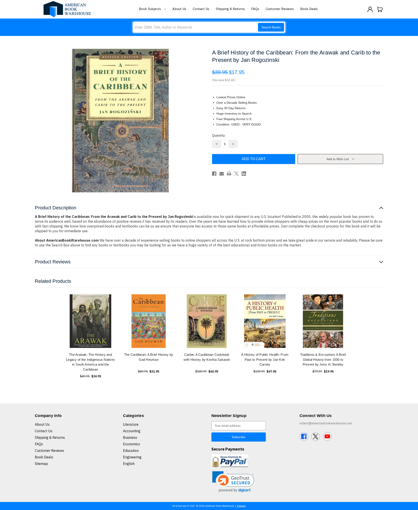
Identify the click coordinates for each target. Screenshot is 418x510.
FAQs (255, 9)
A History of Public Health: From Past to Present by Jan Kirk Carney (264, 359)
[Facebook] (214, 174)
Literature (130, 424)
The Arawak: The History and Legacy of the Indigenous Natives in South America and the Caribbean (90, 362)
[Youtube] (327, 436)
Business (130, 437)
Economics (131, 444)
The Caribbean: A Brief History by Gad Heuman (148, 357)
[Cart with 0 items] (380, 9)
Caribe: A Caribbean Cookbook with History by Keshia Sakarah (207, 357)
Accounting (131, 431)
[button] (233, 482)
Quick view (91, 321)
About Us (179, 9)
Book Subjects (150, 9)
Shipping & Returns (230, 9)
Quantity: (219, 135)
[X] (236, 174)
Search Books (271, 27)
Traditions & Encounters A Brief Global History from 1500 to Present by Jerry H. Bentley (323, 359)
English (129, 463)
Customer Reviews (280, 9)
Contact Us (201, 9)
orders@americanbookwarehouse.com (326, 423)
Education (131, 450)
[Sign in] (370, 9)
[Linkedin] (244, 174)
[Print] (229, 174)
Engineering (132, 457)
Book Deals (309, 9)
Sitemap (41, 463)
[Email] (221, 174)
